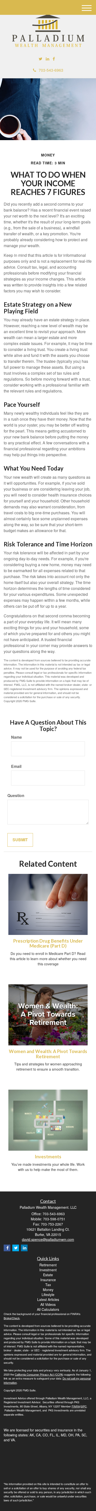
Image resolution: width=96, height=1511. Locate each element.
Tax (48, 1284)
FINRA (76, 1406)
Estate (48, 1274)
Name (16, 737)
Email (16, 766)
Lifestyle (48, 1294)
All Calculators (48, 1309)
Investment (48, 1269)
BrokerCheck (12, 1318)
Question (15, 795)
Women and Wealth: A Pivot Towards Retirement (48, 1054)
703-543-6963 (51, 70)
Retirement (48, 1264)
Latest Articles (48, 1299)
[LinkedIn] (47, 59)
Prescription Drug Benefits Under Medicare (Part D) (48, 943)
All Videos (48, 1304)
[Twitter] (40, 59)
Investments (48, 1156)
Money (48, 1289)
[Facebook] (54, 59)
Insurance (48, 1279)
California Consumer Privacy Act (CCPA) (39, 1374)
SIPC (83, 1406)
